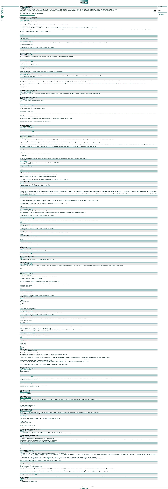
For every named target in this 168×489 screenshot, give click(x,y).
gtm (48, 458)
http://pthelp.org (26, 415)
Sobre (2, 8)
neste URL (25, 12)
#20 (31, 263)
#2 (30, 478)
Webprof (21, 102)
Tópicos (2, 9)
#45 (31, 297)
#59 (32, 451)
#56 (31, 410)
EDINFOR (26, 302)
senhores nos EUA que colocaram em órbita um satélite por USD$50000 (58, 232)
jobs (2, 17)
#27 (35, 236)
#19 (31, 257)
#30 (33, 333)
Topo (2, 7)
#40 (31, 136)
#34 (30, 172)
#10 (31, 54)
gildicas (2, 16)
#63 (36, 474)
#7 (31, 208)
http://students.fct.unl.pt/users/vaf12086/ (29, 127)
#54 (32, 436)
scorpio (26, 7)
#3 (32, 19)
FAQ (82, 488)
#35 (32, 105)
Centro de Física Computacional (42, 259)
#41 (31, 397)
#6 (31, 40)
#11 (31, 166)
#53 (32, 182)
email (22, 169)
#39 (33, 368)
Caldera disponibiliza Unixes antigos (25, 15)
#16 (33, 218)
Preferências (3, 11)
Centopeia (21, 321)
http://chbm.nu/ (26, 50)
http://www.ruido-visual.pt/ (27, 20)
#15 (33, 91)
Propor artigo (3, 13)
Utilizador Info (21, 20)
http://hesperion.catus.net (27, 74)
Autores (2, 10)
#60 (34, 73)
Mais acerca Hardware (161, 14)
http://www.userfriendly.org (27, 231)
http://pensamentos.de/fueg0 (27, 92)
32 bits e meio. (33, 15)
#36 (30, 126)
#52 (32, 430)
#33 (35, 350)
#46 (32, 131)
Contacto (87, 488)
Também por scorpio (161, 15)
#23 (33, 98)
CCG (34, 330)
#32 (31, 61)
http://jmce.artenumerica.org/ (27, 68)
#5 (31, 160)
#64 (31, 391)
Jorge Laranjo (22, 95)
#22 (31, 291)
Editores (84, 488)
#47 (31, 383)
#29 (30, 248)
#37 (32, 376)
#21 (33, 273)
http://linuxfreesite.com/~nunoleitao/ (28, 41)
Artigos (2, 12)
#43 (31, 253)
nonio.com (21, 449)
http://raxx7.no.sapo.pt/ (27, 392)
